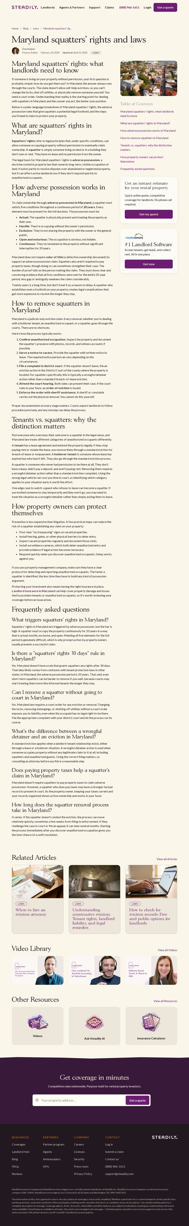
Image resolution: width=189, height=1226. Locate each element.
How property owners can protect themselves (141, 159)
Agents (47, 1151)
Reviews (17, 1173)
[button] (48, 7)
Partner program (53, 1144)
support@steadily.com (119, 1173)
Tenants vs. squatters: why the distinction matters (146, 147)
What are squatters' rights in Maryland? (145, 123)
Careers (79, 1144)
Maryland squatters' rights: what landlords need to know (147, 113)
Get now (149, 264)
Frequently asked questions (137, 168)
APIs (46, 1166)
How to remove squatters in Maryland (144, 138)
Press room (81, 1166)
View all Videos (167, 950)
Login (147, 7)
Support (94, 7)
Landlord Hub (20, 1151)
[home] (25, 7)
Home (15, 28)
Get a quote (165, 7)
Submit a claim (114, 1151)
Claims (109, 7)
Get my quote (148, 214)
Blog (25, 28)
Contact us (112, 1159)
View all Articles (167, 859)
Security (79, 1159)
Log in (109, 1144)
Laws (36, 28)
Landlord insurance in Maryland (33, 591)
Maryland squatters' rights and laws (64, 28)
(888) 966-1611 (129, 7)
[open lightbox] (37, 970)
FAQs (15, 1166)
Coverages (18, 1144)
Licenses (79, 1151)
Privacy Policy (83, 1173)
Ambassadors (52, 1159)
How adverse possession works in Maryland (148, 130)
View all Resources (165, 1001)
